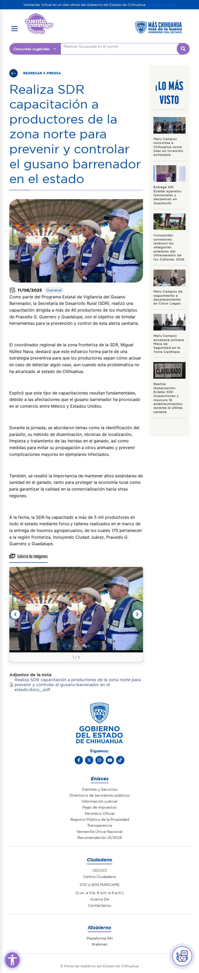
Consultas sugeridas (31, 49)
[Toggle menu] (14, 29)
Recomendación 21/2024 (99, 837)
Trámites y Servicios (99, 789)
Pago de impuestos (99, 807)
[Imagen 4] (82, 646)
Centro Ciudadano (99, 876)
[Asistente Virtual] (182, 956)
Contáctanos (99, 905)
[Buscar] (183, 48)
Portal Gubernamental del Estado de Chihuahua (39, 17)
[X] (89, 760)
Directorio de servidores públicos (100, 795)
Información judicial (99, 801)
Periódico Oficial (100, 813)
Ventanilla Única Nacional (99, 831)
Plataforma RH (100, 938)
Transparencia (99, 825)
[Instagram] (99, 760)
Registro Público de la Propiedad (99, 819)
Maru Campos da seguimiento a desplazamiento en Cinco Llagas (167, 297)
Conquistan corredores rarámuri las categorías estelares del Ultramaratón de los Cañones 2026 (168, 247)
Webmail (99, 944)
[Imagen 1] (64, 646)
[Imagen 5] (88, 646)
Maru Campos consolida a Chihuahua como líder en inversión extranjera (168, 146)
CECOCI (100, 870)
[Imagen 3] (76, 646)
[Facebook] (79, 760)
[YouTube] (110, 760)
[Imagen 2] (70, 646)
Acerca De (99, 899)
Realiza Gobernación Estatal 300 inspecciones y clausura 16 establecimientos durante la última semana (168, 397)
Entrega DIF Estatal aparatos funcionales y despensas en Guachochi (167, 194)
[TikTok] (120, 760)
